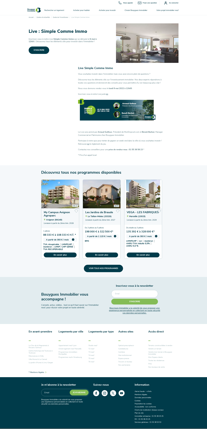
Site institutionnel (124, 355)
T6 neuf (91, 362)
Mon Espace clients (155, 357)
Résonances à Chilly (36, 356)
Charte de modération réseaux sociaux (149, 410)
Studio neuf (92, 345)
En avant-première (40, 331)
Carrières (121, 352)
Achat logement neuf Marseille (69, 349)
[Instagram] (105, 393)
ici (107, 94)
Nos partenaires (124, 365)
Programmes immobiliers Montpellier (67, 353)
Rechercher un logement (54, 10)
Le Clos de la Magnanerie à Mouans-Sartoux (39, 346)
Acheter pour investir (107, 10)
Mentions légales (141, 394)
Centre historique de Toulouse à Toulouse (40, 352)
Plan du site (139, 413)
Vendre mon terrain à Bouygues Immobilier (160, 353)
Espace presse (123, 358)
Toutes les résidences (156, 360)
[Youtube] (122, 393)
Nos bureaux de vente (156, 367)
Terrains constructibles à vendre (160, 345)
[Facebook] (96, 393)
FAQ (150, 364)
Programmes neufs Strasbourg (70, 357)
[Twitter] (113, 393)
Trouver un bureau (125, 362)
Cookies (138, 401)
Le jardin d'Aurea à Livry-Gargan (41, 362)
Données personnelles (143, 397)
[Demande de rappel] (199, 421)
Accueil (31, 17)
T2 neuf (91, 349)
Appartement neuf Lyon (67, 345)
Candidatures (123, 349)
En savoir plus (60, 255)
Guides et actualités (43, 17)
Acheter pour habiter (81, 10)
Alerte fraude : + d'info (143, 391)
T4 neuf (91, 355)
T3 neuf (91, 352)
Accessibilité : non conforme (145, 407)
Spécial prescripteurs (126, 345)
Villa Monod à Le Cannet (38, 359)
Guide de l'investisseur (60, 17)
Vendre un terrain (154, 349)
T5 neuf (91, 358)
